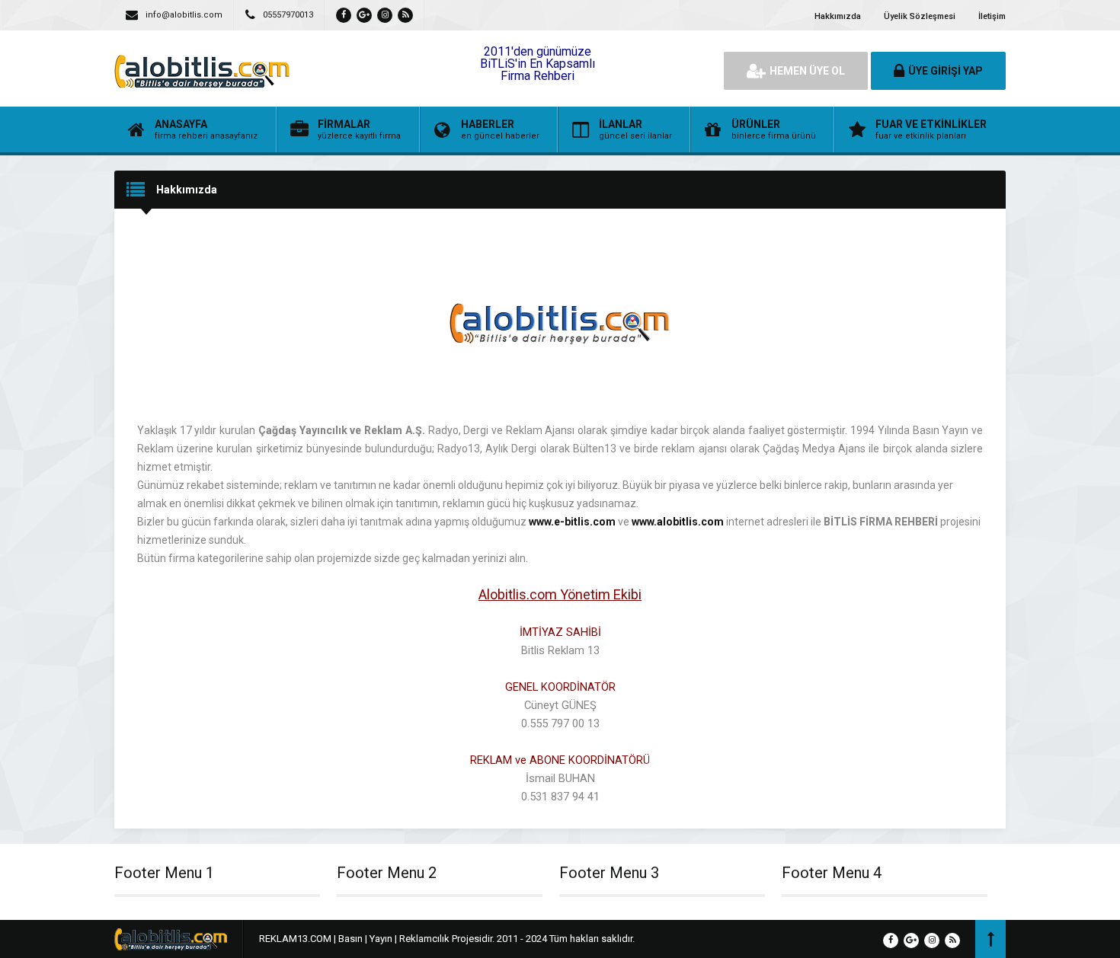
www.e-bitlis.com (572, 522)
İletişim (992, 16)
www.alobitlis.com (678, 522)
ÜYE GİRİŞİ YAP (945, 71)
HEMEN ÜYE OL (807, 71)
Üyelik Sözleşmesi (919, 16)
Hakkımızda (837, 16)
